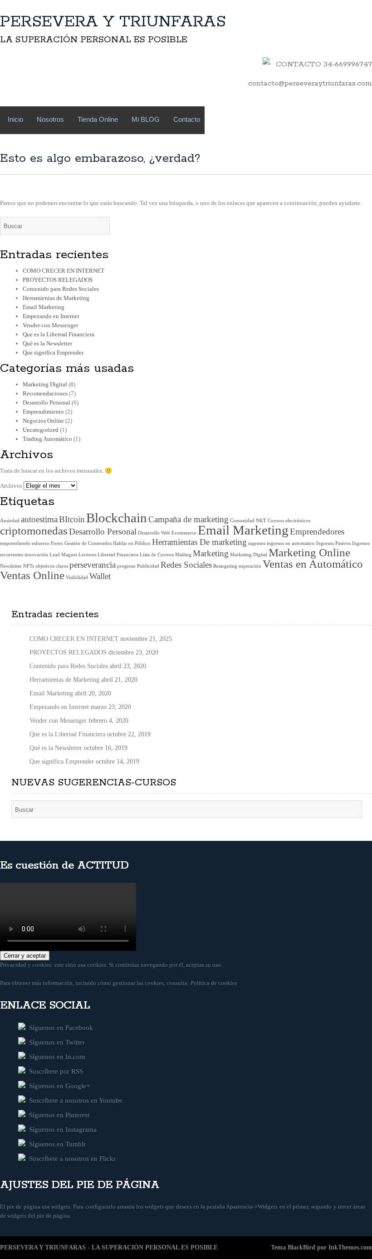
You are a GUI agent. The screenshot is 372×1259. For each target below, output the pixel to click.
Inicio (15, 119)
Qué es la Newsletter (47, 343)
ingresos (256, 543)
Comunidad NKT (248, 520)
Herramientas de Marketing (56, 298)
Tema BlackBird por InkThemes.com (321, 1247)
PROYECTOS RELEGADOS (58, 279)
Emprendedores (317, 531)
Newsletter (11, 566)
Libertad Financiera (118, 554)
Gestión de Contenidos (88, 543)
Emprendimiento (43, 411)
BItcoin (72, 519)
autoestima (39, 519)
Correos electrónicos (289, 520)
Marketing (211, 553)
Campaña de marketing (188, 519)
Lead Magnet (63, 554)
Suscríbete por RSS (54, 1071)
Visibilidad (77, 577)
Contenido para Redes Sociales (61, 288)
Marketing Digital (45, 384)
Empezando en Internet (51, 316)
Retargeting (225, 566)
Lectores (87, 554)
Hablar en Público (132, 543)
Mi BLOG (146, 119)
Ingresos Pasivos (333, 543)
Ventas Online (32, 575)
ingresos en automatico (291, 543)
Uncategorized (41, 429)
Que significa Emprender (53, 352)
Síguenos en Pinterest (57, 1115)
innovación (36, 554)
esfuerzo (40, 543)
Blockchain (116, 517)
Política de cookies (214, 982)
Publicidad (148, 566)
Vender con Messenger (50, 325)
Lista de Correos (157, 554)
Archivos (11, 485)
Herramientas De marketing (199, 542)
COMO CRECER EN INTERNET (63, 270)
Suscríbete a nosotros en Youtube (73, 1100)
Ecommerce (183, 532)
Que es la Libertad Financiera (58, 334)
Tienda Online (98, 119)
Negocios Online (43, 420)
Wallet (100, 576)
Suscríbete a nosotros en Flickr (70, 1158)
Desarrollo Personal (46, 402)
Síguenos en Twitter (55, 1042)
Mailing (183, 554)
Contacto (186, 119)
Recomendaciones (45, 393)
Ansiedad (10, 520)
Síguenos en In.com (55, 1056)
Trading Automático (47, 438)
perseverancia (92, 565)
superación (250, 566)
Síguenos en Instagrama (61, 1129)
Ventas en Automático (313, 564)
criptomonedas (34, 531)
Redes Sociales (186, 565)
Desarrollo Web (154, 532)
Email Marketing (43, 307)
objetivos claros (51, 566)
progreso (126, 566)
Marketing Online (309, 552)
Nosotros (50, 119)
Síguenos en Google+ (57, 1085)
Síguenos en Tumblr (55, 1144)
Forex (57, 543)
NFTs (28, 566)
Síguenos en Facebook (59, 1027)
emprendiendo (15, 543)
